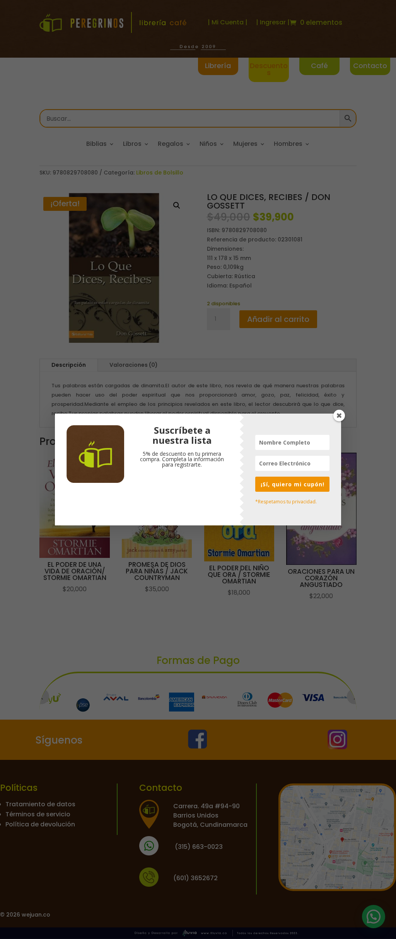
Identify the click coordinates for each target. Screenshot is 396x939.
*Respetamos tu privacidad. (286, 501)
